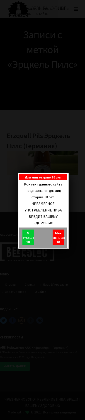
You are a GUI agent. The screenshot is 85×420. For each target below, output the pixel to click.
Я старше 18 (28, 237)
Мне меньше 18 (58, 237)
